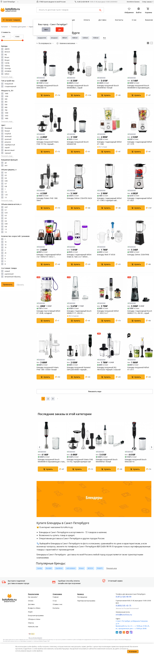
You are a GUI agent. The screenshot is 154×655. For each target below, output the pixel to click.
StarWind (59, 568)
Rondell (48, 568)
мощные (54, 38)
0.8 (6, 186)
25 (5, 253)
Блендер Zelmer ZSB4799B (138, 255)
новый (7, 271)
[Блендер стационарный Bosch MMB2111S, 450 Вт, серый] (140, 289)
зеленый (8, 136)
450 (6, 102)
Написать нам (33, 627)
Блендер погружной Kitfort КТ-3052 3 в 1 (108, 312)
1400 (6, 118)
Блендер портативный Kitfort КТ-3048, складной (48, 312)
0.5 (6, 175)
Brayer (7, 60)
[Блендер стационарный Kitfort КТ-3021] (140, 176)
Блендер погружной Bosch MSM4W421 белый (108, 86)
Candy (7, 63)
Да (59, 29)
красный (8, 139)
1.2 (6, 192)
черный (8, 153)
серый (7, 147)
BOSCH (7, 52)
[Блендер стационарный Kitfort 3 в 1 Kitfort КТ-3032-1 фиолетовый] (49, 232)
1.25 (6, 195)
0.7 (6, 184)
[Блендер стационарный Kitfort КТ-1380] (110, 120)
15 (5, 247)
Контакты (56, 608)
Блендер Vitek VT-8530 (106, 255)
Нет (46, 29)
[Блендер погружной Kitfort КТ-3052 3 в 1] (110, 289)
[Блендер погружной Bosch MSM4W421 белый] (110, 63)
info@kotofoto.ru (124, 614)
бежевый (8, 128)
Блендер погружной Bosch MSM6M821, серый (78, 86)
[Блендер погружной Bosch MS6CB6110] (49, 63)
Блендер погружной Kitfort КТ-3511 (138, 368)
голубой (8, 134)
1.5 (6, 197)
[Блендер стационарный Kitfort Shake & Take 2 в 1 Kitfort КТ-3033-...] (79, 232)
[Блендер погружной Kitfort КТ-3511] (140, 345)
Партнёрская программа (86, 601)
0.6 (6, 178)
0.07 (6, 207)
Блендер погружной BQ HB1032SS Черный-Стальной (108, 368)
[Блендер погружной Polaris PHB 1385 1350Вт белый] (49, 345)
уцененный (9, 274)
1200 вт (85, 38)
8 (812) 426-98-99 (83, 2)
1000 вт (75, 38)
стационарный (10, 86)
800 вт (64, 38)
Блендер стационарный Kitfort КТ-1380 (109, 143)
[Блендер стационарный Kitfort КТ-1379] (140, 120)
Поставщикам (82, 597)
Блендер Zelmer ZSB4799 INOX (79, 198)
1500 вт (96, 38)
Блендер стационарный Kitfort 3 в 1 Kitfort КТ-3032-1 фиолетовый (49, 256)
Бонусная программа (36, 616)
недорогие (42, 38)
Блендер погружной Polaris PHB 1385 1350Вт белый (48, 368)
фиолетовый (9, 150)
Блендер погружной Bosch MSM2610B (78, 143)
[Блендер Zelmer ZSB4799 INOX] (79, 176)
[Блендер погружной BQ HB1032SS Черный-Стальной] (110, 345)
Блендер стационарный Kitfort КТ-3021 (139, 199)
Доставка (31, 604)
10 (5, 242)
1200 (6, 96)
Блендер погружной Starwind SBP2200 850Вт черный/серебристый (78, 368)
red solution (70, 568)
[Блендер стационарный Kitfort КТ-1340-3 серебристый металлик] (110, 176)
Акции (30, 612)
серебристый (10, 145)
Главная (55, 597)
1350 (6, 116)
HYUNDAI (8, 71)
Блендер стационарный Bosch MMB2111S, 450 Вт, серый (139, 312)
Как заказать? (33, 597)
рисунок (8, 142)
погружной (9, 84)
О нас (55, 601)
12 (5, 245)
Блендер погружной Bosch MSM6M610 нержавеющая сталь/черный (138, 86)
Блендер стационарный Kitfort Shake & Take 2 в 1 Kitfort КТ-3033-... (79, 256)
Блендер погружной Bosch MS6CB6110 (47, 86)
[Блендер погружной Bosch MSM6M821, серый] (79, 63)
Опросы (31, 623)
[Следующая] (57, 398)
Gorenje (8, 68)
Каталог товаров (12, 20)
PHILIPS (100, 568)
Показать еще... (7, 77)
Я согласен (133, 652)
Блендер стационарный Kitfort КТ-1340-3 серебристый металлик (109, 199)
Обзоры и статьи (34, 619)
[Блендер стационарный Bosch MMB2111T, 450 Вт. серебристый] (79, 289)
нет (6, 165)
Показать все (111, 568)
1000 (6, 93)
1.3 (6, 229)
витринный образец (12, 277)
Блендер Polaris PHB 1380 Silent (47, 199)
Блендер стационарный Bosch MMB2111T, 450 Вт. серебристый (79, 312)
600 (6, 107)
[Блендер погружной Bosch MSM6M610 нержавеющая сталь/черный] (140, 63)
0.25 (6, 213)
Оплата (30, 601)
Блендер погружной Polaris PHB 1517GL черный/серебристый (48, 143)
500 (6, 104)
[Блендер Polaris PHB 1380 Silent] (49, 176)
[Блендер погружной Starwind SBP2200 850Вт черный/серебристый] (79, 345)
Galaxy (7, 66)
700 (6, 110)
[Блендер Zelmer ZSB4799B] (140, 232)
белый (7, 131)
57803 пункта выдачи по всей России (52, 2)
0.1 (6, 210)
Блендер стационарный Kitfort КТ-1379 (139, 143)
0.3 (6, 172)
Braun (7, 57)
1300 (6, 113)
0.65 (6, 181)
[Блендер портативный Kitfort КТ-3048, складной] (49, 289)
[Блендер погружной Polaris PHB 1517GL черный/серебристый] (49, 120)
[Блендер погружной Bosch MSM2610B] (79, 120)
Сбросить (20, 284)
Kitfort (7, 74)
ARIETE (7, 49)
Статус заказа (147, 2)
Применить (7, 284)
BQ (6, 54)
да (6, 163)
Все (104, 38)
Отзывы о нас (57, 604)
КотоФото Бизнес (133, 2)
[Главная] (5, 26)
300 (6, 99)
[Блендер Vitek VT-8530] (110, 232)
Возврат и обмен (34, 608)
